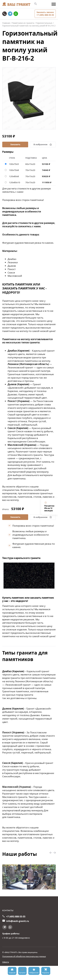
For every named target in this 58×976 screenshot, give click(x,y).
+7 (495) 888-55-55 (5, 13)
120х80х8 (14, 176)
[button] (51, 853)
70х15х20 (30, 170)
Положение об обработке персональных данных (24, 956)
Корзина (45, 972)
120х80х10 (14, 182)
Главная (12, 972)
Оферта (5, 962)
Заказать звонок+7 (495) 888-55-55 (45, 13)
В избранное (40, 144)
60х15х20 (30, 164)
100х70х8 (14, 170)
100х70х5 (14, 164)
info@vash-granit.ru (17, 921)
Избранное (34, 972)
